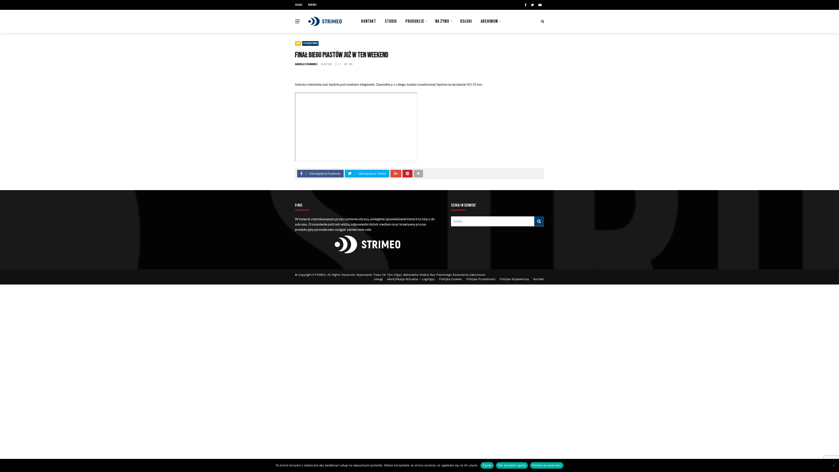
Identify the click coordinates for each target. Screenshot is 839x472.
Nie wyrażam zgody (512, 465)
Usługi (298, 5)
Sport (298, 43)
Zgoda (487, 465)
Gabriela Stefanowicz (306, 64)
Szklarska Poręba (310, 43)
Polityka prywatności (546, 465)
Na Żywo (442, 21)
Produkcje (415, 21)
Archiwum (489, 21)
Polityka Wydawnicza (514, 279)
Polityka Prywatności (480, 279)
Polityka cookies (450, 279)
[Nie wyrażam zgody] (833, 465)
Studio (391, 21)
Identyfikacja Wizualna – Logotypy (411, 279)
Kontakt (312, 5)
